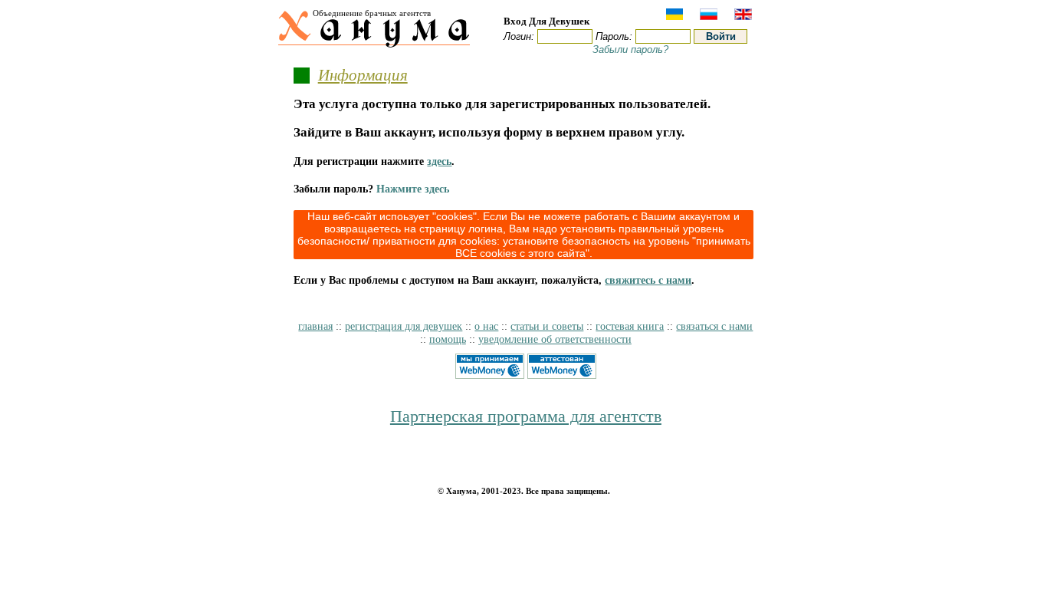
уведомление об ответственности (555, 339)
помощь (447, 339)
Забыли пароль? (630, 49)
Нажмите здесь (412, 189)
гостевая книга (630, 326)
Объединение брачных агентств (372, 13)
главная (315, 326)
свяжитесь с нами (648, 280)
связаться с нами (714, 326)
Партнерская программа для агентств (525, 416)
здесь (439, 161)
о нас (486, 326)
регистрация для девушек (403, 326)
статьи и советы (546, 326)
